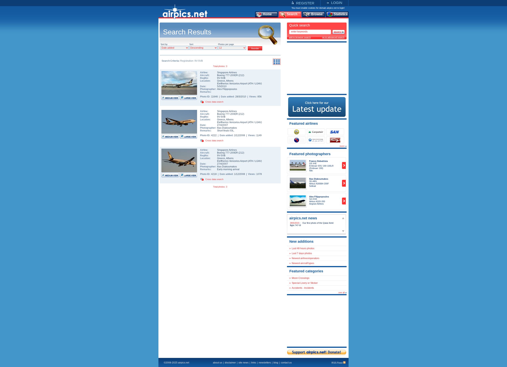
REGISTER (305, 3)
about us (217, 362)
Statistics (341, 14)
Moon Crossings (300, 278)
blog (276, 362)
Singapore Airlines (227, 72)
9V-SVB (221, 78)
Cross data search (214, 102)
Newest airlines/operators (305, 258)
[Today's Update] (317, 116)
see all (341, 292)
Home (267, 14)
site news (243, 362)
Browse (317, 14)
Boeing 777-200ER (227, 75)
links (253, 362)
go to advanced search (333, 37)
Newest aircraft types (303, 263)
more (342, 146)
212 (241, 75)
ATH (251, 83)
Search (292, 14)
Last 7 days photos (302, 253)
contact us (286, 362)
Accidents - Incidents (303, 288)
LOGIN (336, 3)
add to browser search (300, 37)
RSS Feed (337, 362)
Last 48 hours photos (303, 248)
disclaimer (230, 362)
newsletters (265, 362)
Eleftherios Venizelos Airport (232, 83)
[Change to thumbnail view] (277, 64)
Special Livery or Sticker (305, 283)
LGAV (258, 83)
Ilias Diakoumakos (227, 127)
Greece (221, 80)
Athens (229, 80)
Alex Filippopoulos (227, 89)
